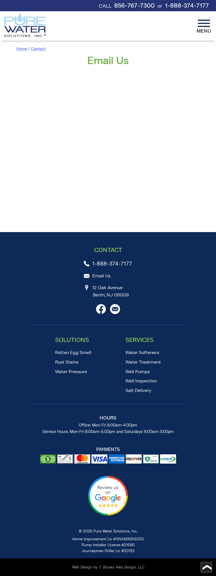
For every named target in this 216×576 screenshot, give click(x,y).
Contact (38, 48)
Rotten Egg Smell (73, 352)
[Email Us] (115, 313)
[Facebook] (101, 313)
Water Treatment (143, 362)
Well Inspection (141, 381)
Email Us (101, 276)
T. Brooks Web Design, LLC (121, 567)
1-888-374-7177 (187, 5)
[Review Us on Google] (108, 514)
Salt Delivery (138, 390)
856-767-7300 (134, 5)
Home (21, 48)
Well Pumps (137, 372)
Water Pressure (71, 372)
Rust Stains (66, 362)
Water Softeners (142, 352)
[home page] (25, 25)
